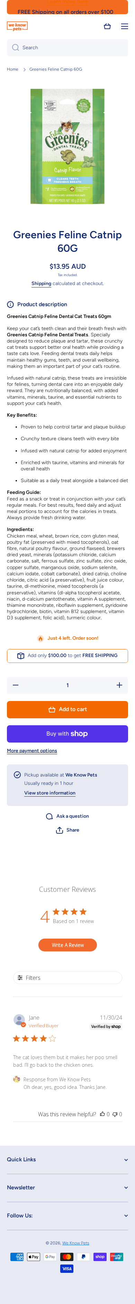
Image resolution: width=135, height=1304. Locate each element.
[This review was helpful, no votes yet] (102, 1114)
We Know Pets (75, 1243)
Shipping (41, 283)
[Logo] (17, 26)
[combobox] (67, 47)
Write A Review (68, 945)
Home (12, 69)
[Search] (13, 47)
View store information (49, 793)
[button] (107, 26)
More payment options (32, 751)
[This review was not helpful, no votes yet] (114, 1114)
